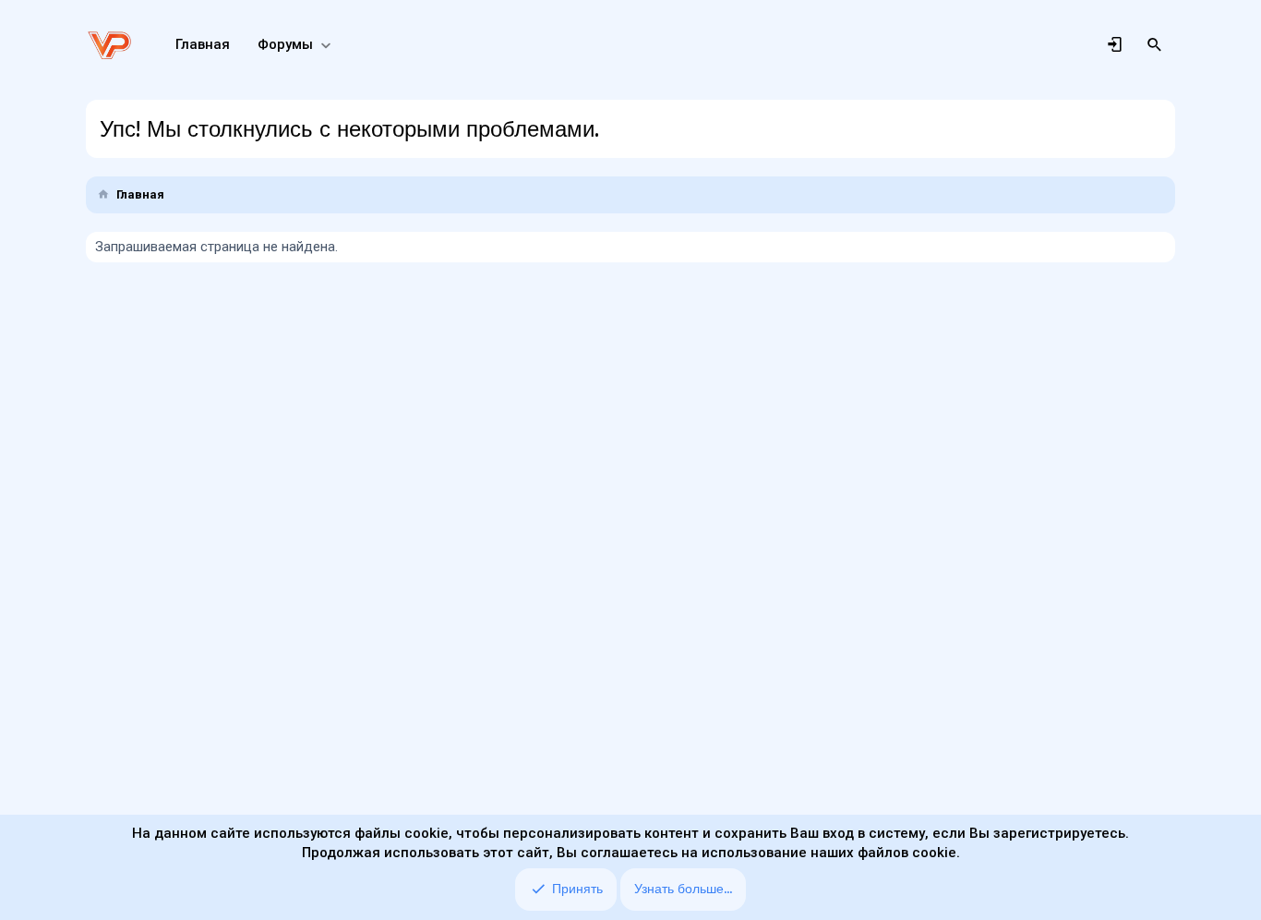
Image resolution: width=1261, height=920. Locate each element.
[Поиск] (1155, 45)
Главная (202, 44)
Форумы (285, 44)
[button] (325, 44)
